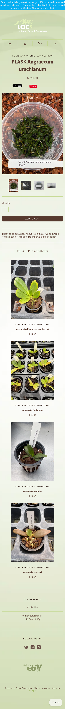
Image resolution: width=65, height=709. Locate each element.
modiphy (32, 690)
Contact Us (32, 607)
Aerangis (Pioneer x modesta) (32, 329)
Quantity (6, 203)
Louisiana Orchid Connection (32, 324)
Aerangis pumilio (32, 490)
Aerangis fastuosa (32, 409)
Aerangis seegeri (32, 572)
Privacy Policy (32, 619)
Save (34, 86)
